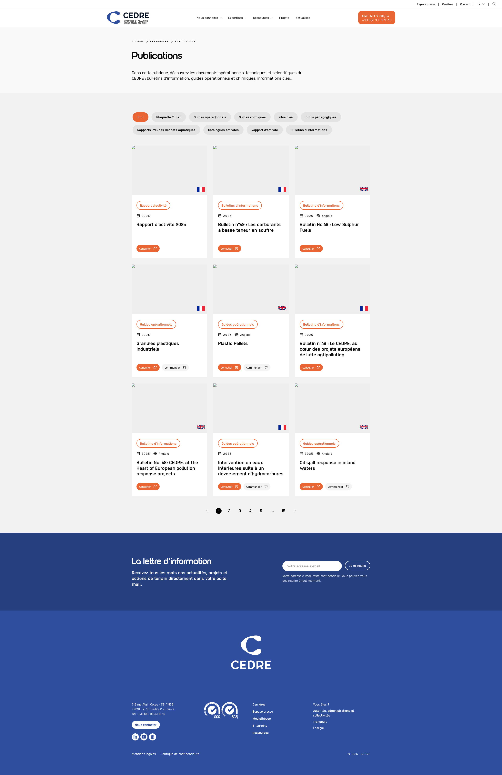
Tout (140, 117)
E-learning (260, 725)
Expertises (235, 17)
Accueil (138, 41)
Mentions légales (144, 754)
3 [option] (240, 510)
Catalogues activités (223, 130)
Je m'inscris (357, 565)
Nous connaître (207, 17)
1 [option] (218, 510)
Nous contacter (146, 725)
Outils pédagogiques (321, 117)
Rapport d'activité (264, 130)
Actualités (303, 17)
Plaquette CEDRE (168, 117)
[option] (207, 510)
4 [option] (250, 510)
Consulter (145, 248)
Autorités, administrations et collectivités (333, 713)
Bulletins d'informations (309, 130)
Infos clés (285, 117)
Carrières (447, 3)
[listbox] (251, 510)
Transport (320, 721)
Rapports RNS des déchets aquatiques (166, 130)
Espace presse (426, 3)
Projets (284, 17)
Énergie (318, 728)
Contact (465, 3)
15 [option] (283, 510)
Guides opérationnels (210, 117)
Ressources (261, 17)
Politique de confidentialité (180, 754)
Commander (172, 367)
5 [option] (261, 510)
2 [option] (229, 510)
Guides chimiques (252, 117)
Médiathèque (262, 718)
